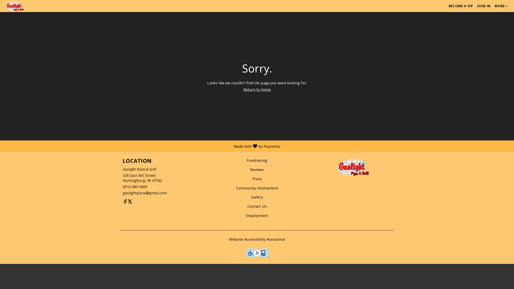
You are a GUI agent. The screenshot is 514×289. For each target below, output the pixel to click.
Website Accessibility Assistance (257, 239)
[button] (502, 6)
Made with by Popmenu (141, 146)
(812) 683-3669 (135, 186)
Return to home (257, 89)
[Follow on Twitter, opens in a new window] (129, 202)
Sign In (484, 6)
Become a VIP (461, 6)
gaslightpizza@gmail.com (145, 192)
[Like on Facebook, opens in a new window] (125, 202)
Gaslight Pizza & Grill (350, 167)
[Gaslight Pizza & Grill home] (21, 6)
